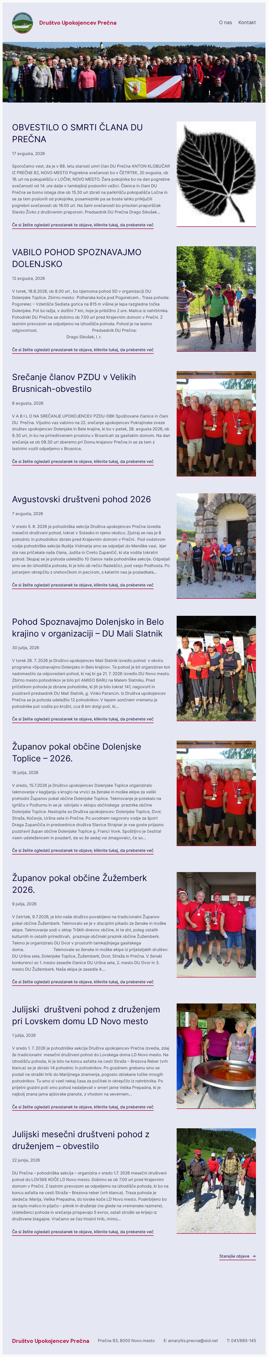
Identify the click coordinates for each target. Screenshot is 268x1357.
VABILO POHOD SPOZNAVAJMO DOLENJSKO (77, 258)
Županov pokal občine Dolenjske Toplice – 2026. (76, 752)
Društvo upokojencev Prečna (77, 22)
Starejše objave (237, 1256)
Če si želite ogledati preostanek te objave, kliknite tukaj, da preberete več (83, 224)
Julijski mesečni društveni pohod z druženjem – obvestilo (80, 1140)
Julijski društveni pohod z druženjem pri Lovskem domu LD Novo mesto (86, 1015)
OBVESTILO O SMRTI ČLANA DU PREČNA (77, 133)
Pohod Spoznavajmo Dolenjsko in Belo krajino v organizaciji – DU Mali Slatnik (88, 628)
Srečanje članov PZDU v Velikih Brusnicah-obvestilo (74, 383)
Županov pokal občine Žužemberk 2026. (79, 884)
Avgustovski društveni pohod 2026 (81, 499)
